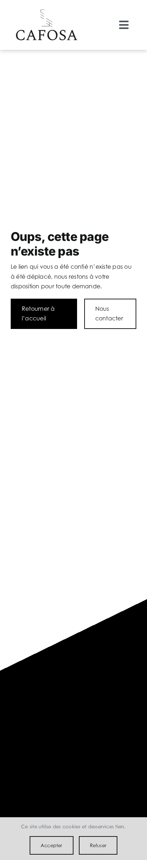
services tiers (110, 826)
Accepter (51, 845)
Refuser (98, 845)
